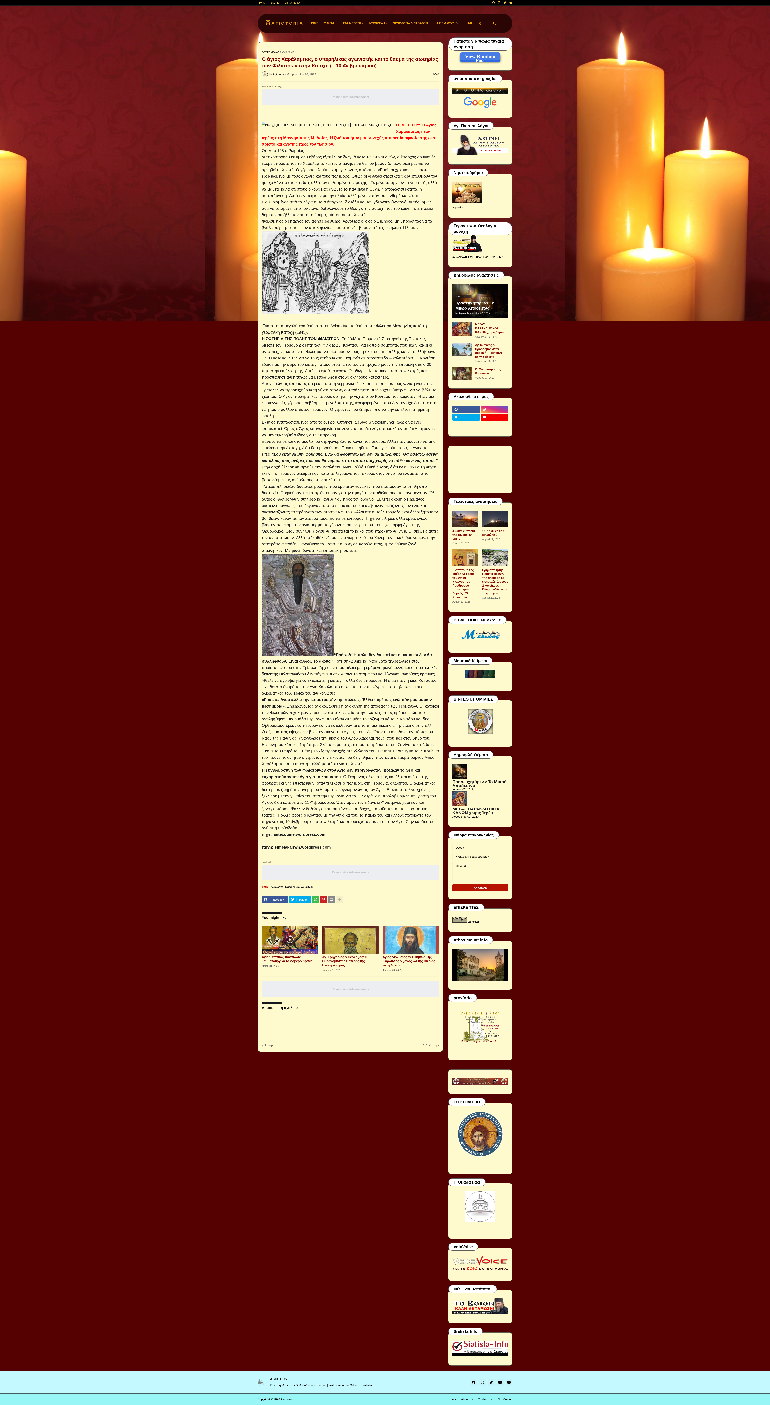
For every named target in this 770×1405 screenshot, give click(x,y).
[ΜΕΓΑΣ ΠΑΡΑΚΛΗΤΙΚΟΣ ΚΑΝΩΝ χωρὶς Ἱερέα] (462, 329)
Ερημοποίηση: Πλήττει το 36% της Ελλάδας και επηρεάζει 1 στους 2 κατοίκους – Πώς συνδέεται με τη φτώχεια (495, 581)
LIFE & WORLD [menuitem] (447, 23)
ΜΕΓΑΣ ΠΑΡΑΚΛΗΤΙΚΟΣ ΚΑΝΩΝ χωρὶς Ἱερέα (489, 328)
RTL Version (504, 1399)
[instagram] (499, 3)
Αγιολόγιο (288, 51)
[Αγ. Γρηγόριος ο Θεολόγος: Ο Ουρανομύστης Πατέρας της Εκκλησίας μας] (350, 940)
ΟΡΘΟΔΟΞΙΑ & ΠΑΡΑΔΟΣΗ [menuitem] (411, 23)
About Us (467, 1399)
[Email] (331, 899)
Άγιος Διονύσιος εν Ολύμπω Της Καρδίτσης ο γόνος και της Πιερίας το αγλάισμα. (409, 961)
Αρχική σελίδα (270, 51)
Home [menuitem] (314, 23)
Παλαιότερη (429, 1045)
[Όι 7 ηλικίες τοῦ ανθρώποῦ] (495, 519)
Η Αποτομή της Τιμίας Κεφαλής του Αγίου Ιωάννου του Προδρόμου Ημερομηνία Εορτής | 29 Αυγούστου (463, 583)
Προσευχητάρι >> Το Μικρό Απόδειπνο (474, 305)
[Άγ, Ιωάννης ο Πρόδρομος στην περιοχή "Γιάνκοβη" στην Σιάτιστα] (462, 349)
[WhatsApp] (315, 899)
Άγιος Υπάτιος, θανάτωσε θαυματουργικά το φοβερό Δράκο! (287, 959)
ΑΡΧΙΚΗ (262, 2)
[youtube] (510, 3)
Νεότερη (269, 1045)
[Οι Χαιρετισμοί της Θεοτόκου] (462, 373)
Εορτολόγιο (292, 886)
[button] (480, 23)
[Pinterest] (323, 899)
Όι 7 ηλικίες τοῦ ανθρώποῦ (493, 533)
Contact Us (485, 1399)
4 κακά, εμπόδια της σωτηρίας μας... (463, 534)
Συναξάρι (307, 886)
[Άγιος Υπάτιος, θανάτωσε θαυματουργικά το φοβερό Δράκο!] (290, 940)
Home (452, 1399)
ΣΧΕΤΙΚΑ (275, 2)
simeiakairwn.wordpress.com (303, 847)
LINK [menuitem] (469, 23)
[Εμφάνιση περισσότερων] (339, 899)
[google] (466, 425)
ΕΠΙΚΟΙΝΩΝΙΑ (292, 2)
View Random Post (480, 57)
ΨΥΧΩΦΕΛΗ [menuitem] (377, 23)
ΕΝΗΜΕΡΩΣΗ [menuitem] (352, 23)
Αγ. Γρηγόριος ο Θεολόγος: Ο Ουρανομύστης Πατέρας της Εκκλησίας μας (344, 961)
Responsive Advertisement (350, 97)
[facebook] (493, 3)
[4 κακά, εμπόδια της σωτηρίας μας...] (465, 519)
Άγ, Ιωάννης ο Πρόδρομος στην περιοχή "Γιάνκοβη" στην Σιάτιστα (489, 350)
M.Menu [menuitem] (329, 23)
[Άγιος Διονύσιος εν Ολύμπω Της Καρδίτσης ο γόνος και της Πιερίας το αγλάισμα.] (411, 940)
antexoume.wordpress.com (299, 834)
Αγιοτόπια (287, 1399)
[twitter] (505, 3)
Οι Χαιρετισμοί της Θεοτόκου (488, 371)
